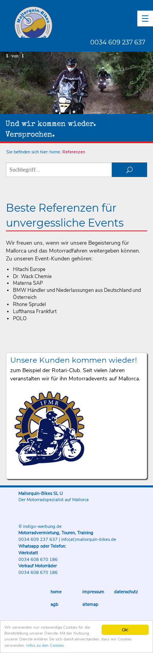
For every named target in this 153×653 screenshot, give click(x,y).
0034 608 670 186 (38, 560)
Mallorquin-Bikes (79, 22)
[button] (145, 18)
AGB (54, 604)
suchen (129, 169)
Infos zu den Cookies (45, 645)
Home (56, 592)
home (54, 152)
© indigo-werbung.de (40, 526)
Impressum (93, 592)
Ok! (125, 630)
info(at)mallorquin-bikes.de (88, 539)
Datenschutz (126, 592)
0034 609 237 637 (117, 42)
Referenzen (73, 152)
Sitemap (90, 604)
